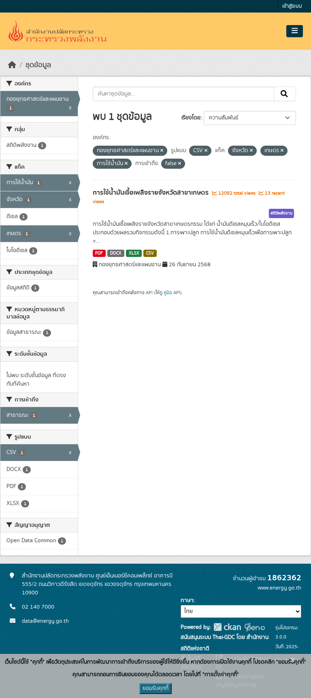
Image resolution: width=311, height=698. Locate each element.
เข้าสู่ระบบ (292, 6)
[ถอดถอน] (161, 151)
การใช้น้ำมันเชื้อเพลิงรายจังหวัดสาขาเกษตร (151, 192)
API (149, 292)
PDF (99, 253)
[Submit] (285, 94)
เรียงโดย (190, 118)
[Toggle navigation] (294, 31)
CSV (150, 253)
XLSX (134, 253)
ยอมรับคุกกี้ (155, 688)
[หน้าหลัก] (12, 65)
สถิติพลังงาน (281, 213)
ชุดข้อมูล (38, 65)
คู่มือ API (172, 292)
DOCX (115, 253)
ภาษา (187, 600)
